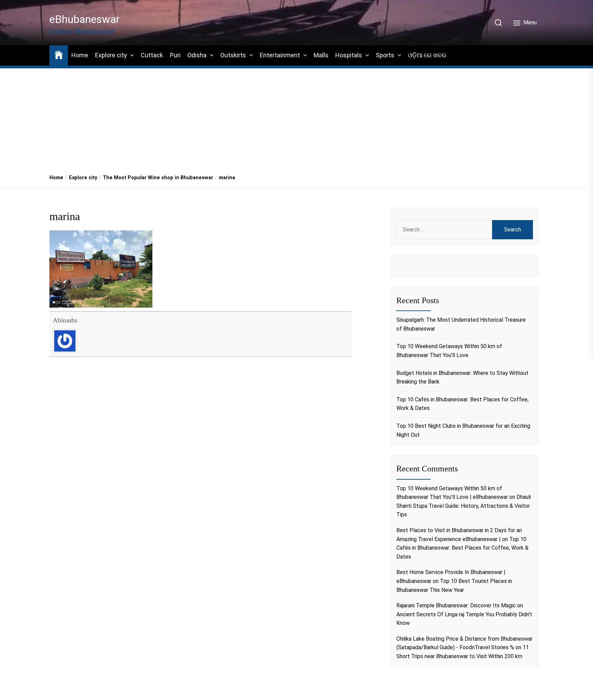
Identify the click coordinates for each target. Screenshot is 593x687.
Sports (385, 55)
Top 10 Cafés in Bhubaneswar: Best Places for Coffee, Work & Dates (462, 404)
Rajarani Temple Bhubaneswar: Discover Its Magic (456, 605)
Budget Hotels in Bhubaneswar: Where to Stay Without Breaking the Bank (462, 377)
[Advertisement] (296, 117)
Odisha (197, 55)
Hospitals (348, 55)
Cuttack (152, 55)
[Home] (58, 54)
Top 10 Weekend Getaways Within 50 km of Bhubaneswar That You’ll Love (449, 350)
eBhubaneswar (84, 19)
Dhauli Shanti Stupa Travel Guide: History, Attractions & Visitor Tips (463, 506)
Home (79, 55)
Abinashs (65, 320)
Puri (175, 55)
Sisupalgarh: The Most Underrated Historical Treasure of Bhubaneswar (461, 324)
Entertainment (280, 55)
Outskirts (233, 55)
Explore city (111, 55)
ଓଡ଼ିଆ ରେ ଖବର (427, 55)
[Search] (498, 23)
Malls (321, 55)
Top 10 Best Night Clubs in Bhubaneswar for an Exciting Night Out (463, 430)
